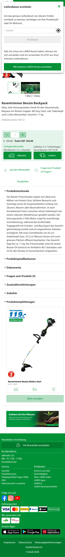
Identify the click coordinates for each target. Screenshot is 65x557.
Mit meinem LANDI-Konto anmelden (32, 66)
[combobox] (30, 30)
